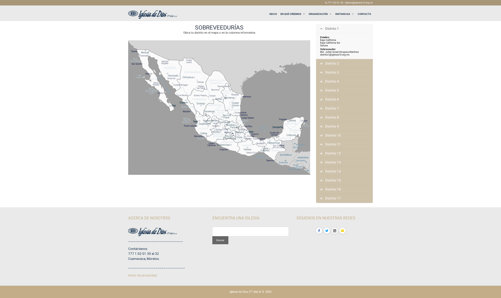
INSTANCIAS (342, 14)
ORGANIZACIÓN (318, 14)
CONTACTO (364, 14)
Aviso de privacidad (142, 275)
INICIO (273, 14)
